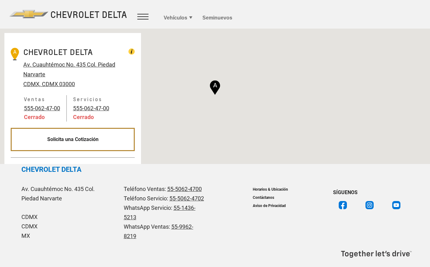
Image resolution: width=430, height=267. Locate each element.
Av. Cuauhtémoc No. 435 (54, 64)
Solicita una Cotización (73, 139)
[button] (215, 87)
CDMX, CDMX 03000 (49, 84)
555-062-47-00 (42, 108)
